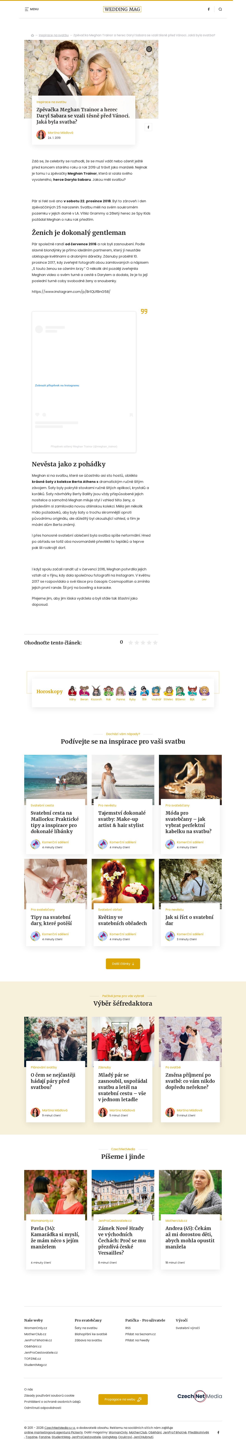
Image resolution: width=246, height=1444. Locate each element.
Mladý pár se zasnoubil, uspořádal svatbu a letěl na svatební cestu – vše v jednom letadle (122, 1087)
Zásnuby (104, 1067)
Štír (144, 699)
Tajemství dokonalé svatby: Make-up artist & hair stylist (122, 819)
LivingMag (109, 1437)
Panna (120, 699)
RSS (128, 1328)
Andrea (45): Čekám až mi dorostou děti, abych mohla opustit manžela (190, 1237)
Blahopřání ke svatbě (91, 1334)
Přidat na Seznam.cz (140, 1334)
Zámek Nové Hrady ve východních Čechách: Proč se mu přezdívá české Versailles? (122, 1240)
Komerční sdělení (55, 842)
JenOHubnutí (143, 1437)
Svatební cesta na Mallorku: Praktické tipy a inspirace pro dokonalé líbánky (55, 822)
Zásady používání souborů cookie (49, 1395)
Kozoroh (96, 699)
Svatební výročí (188, 1328)
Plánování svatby (44, 1067)
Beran (84, 699)
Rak (108, 699)
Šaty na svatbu (86, 1328)
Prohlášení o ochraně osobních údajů (52, 1401)
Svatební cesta (42, 805)
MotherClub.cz (35, 1334)
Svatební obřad (110, 909)
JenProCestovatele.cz (41, 1352)
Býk (192, 699)
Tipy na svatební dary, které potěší (51, 920)
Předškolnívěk (198, 1432)
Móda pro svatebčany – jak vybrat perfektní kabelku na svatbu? (188, 822)
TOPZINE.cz (32, 1358)
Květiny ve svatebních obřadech (122, 920)
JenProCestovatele (86, 1437)
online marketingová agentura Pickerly (53, 1432)
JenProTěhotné (175, 1432)
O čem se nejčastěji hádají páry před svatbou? (53, 1081)
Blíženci (180, 699)
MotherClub (138, 1432)
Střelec (168, 699)
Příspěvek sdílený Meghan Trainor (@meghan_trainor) (84, 446)
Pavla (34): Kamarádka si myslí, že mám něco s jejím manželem (55, 1237)
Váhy (72, 699)
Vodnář (156, 699)
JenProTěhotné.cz (38, 1340)
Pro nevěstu (107, 805)
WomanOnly (118, 1432)
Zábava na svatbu (88, 1340)
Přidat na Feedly (137, 1340)
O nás (28, 1389)
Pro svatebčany (177, 805)
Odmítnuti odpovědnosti (42, 1408)
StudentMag (61, 1437)
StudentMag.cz (35, 1365)
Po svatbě (173, 1067)
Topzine (31, 1437)
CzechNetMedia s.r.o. (60, 1428)
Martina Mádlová (60, 133)
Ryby (132, 699)
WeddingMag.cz (32, 35)
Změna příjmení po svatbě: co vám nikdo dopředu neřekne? (190, 1081)
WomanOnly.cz (35, 1328)
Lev (204, 699)
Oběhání (155, 1432)
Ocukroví (125, 1437)
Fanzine (44, 1437)
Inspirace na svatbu (54, 35)
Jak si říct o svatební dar (189, 920)
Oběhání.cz (33, 1346)
